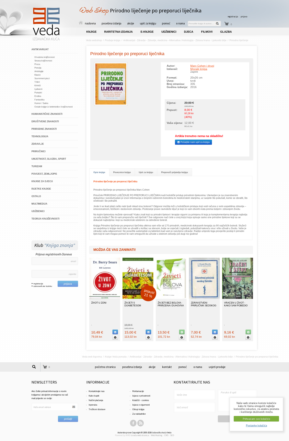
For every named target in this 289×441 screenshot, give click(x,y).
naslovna (90, 23)
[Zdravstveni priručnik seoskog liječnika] (204, 298)
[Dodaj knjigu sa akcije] (182, 332)
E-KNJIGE (147, 31)
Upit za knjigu (146, 172)
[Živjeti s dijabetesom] (137, 298)
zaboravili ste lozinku (42, 286)
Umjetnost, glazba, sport (48, 159)
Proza (37, 64)
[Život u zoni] (104, 298)
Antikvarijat (40, 49)
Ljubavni (38, 89)
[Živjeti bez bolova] (171, 298)
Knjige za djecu (42, 181)
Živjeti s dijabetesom (132, 304)
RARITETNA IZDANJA (118, 31)
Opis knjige (99, 172)
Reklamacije (138, 391)
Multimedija (39, 203)
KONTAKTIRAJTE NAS (192, 382)
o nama (180, 23)
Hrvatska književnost (44, 57)
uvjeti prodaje (217, 367)
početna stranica (105, 367)
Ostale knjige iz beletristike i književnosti (53, 107)
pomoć (166, 23)
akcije (130, 23)
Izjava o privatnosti (141, 396)
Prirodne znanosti (44, 129)
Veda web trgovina (92, 356)
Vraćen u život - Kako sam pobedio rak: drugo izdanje (236, 305)
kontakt (167, 367)
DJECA (188, 31)
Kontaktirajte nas (97, 391)
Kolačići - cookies (140, 400)
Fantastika (39, 99)
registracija (233, 16)
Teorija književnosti (45, 218)
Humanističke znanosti (46, 114)
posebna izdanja (111, 23)
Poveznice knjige (122, 172)
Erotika (37, 96)
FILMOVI (207, 31)
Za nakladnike (139, 414)
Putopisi (38, 92)
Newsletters (44, 382)
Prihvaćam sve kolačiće (256, 418)
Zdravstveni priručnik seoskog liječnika (203, 305)
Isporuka (93, 405)
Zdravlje (37, 144)
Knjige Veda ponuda (116, 356)
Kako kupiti (94, 396)
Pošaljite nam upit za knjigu (195, 142)
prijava (244, 16)
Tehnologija (39, 136)
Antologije (38, 71)
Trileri (37, 82)
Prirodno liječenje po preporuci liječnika (127, 53)
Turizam (36, 166)
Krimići (37, 85)
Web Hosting (156, 435)
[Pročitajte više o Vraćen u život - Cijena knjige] (248, 337)
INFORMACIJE (98, 382)
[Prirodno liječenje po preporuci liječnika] (110, 105)
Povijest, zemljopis (44, 173)
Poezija (37, 68)
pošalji (68, 418)
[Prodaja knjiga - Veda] (46, 40)
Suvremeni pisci (42, 78)
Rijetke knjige (41, 188)
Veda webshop (94, 40)
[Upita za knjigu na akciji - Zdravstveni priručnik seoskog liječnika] (215, 332)
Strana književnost (43, 60)
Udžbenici (37, 211)
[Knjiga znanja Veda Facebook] (133, 426)
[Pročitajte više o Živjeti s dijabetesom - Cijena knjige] (148, 337)
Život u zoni (98, 302)
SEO (172, 435)
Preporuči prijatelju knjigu (174, 172)
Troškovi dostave (97, 409)
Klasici (37, 75)
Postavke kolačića (256, 425)
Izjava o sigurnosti (141, 405)
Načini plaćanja (96, 400)
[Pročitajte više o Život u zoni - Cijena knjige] (115, 337)
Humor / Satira (41, 103)
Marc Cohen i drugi (202, 65)
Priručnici (38, 151)
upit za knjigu (148, 23)
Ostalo (36, 196)
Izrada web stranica (140, 435)
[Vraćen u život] (237, 298)
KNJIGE (91, 31)
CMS (166, 435)
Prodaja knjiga (112, 40)
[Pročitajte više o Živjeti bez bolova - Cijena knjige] (181, 337)
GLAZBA (226, 31)
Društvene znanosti (45, 121)
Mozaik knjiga (198, 68)
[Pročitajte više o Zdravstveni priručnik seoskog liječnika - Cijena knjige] (215, 337)
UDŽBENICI (168, 31)
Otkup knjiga (138, 409)
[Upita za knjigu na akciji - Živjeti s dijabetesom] (148, 332)
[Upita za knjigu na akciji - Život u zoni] (115, 332)
